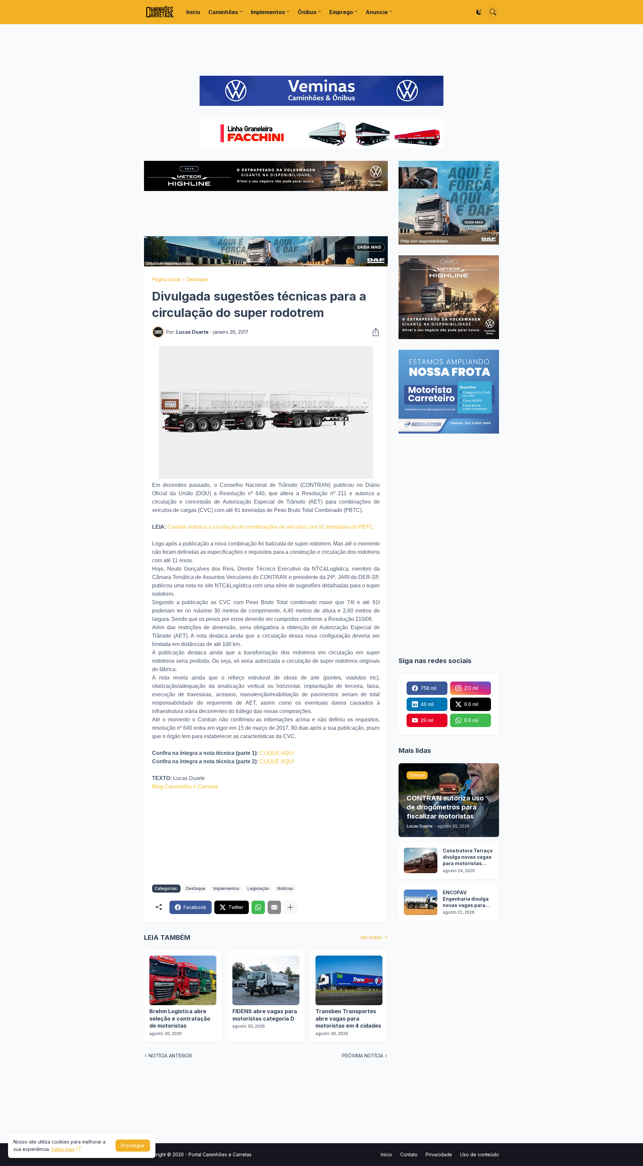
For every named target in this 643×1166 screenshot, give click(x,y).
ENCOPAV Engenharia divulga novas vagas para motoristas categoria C (466, 899)
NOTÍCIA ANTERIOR (170, 1055)
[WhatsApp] (258, 907)
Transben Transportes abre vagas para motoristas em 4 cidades (348, 1018)
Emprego (341, 12)
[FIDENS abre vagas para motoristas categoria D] (265, 980)
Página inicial (166, 279)
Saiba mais (63, 1149)
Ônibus (307, 12)
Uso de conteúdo (479, 1154)
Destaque (197, 279)
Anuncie (377, 12)
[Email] (274, 907)
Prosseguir (133, 1145)
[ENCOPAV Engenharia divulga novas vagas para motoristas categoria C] (420, 902)
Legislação (258, 888)
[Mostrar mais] (290, 907)
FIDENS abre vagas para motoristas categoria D (264, 1015)
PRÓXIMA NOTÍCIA (362, 1055)
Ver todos (371, 937)
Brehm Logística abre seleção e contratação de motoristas (179, 1018)
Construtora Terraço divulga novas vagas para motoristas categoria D (468, 857)
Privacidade (439, 1154)
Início (193, 12)
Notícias (285, 888)
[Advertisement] (321, 50)
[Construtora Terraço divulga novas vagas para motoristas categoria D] (420, 860)
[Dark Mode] (479, 12)
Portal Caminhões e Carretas (220, 1154)
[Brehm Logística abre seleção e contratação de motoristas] (182, 980)
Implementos (268, 12)
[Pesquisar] (493, 12)
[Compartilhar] (374, 332)
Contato (409, 1154)
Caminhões (223, 12)
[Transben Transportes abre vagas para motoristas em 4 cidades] (348, 980)
